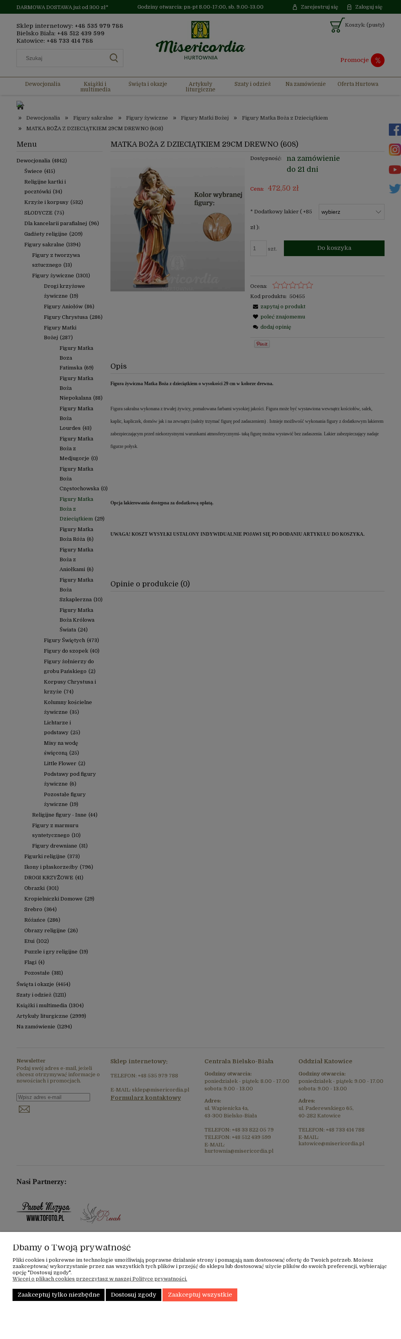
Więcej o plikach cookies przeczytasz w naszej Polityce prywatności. (100, 1279)
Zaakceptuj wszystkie (200, 1295)
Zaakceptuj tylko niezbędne (59, 1295)
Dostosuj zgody (133, 1295)
